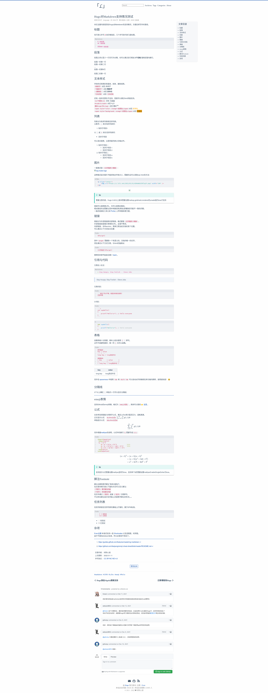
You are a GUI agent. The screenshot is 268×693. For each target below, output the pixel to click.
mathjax (104, 432)
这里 (145, 404)
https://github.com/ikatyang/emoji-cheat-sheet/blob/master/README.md (124, 546)
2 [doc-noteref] (118, 483)
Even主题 (97, 533)
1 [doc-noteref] (109, 483)
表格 (181, 44)
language (106, 20)
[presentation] (123, 417)
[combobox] (133, 5)
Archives (148, 5)
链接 (181, 40)
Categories (161, 5)
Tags (154, 5)
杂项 (181, 58)
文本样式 (183, 32)
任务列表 (183, 56)
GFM (106, 574)
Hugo (127, 685)
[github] (134, 681)
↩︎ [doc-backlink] (140, 542)
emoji (117, 574)
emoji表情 (183, 49)
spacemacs (104, 379)
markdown (98, 574)
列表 (181, 35)
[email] (129, 681)
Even (143, 685)
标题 (181, 28)
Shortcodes (118, 533)
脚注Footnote (184, 54)
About (168, 5)
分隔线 (182, 47)
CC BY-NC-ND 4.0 (111, 558)
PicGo (113, 211)
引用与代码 (183, 42)
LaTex (111, 574)
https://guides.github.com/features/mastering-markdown (118, 542)
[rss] (138, 681)
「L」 (101, 6)
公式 (181, 51)
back (115, 255)
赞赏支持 (134, 566)
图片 (181, 37)
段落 (181, 30)
